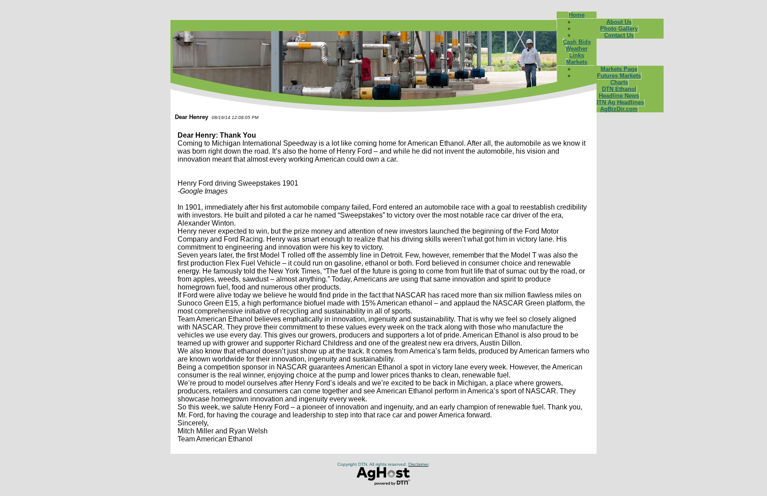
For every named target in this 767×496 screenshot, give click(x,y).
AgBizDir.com (619, 109)
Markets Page (619, 69)
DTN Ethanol (619, 89)
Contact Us (619, 35)
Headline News (619, 95)
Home (577, 15)
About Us (619, 22)
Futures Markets (619, 75)
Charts (619, 82)
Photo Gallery (619, 28)
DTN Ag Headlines (619, 102)
